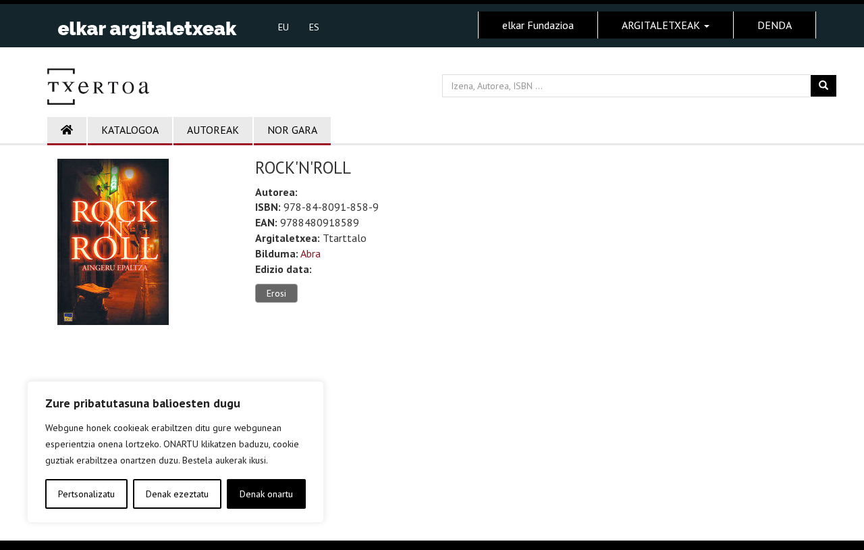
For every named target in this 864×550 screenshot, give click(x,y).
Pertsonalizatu (86, 494)
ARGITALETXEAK (662, 25)
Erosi (276, 293)
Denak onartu (266, 494)
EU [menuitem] (283, 27)
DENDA (774, 25)
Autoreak (213, 129)
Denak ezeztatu (177, 494)
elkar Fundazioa (538, 25)
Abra (310, 253)
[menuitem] (283, 26)
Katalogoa (130, 129)
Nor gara (292, 129)
